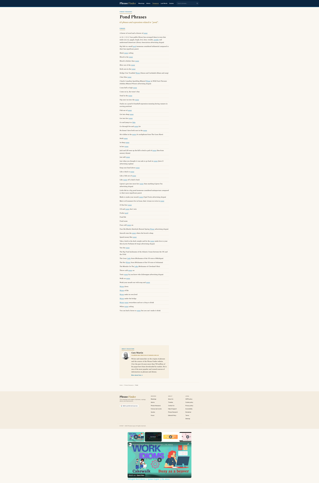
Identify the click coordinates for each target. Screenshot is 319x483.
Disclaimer (188, 412)
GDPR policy (188, 399)
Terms (187, 415)
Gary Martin (137, 352)
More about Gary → (137, 375)
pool (134, 46)
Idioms (148, 3)
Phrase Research (173, 412)
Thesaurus (155, 3)
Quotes (171, 3)
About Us (170, 399)
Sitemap (187, 418)
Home (121, 385)
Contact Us (171, 405)
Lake (129, 258)
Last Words (164, 3)
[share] (188, 443)
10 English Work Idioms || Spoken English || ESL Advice (153, 445)
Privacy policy (189, 405)
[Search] (197, 3)
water (146, 33)
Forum (152, 415)
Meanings (141, 3)
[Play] (170, 437)
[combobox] (186, 3)
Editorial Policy (172, 415)
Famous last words (156, 409)
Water (138, 73)
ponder (156, 40)
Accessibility (188, 409)
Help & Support (172, 409)
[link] (130, 444)
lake (133, 122)
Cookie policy (189, 402)
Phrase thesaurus (129, 385)
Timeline (170, 402)
